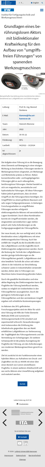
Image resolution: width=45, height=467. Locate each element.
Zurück (22, 384)
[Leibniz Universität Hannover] (8, 3)
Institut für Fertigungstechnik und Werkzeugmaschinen (18, 16)
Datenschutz (21, 455)
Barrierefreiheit (35, 455)
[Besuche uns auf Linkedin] (25, 443)
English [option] (36, 3)
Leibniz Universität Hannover (26, 451)
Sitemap (22, 459)
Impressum (8, 455)
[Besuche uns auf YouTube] (19, 443)
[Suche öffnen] (43, 3)
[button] (4, 412)
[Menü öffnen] (42, 11)
